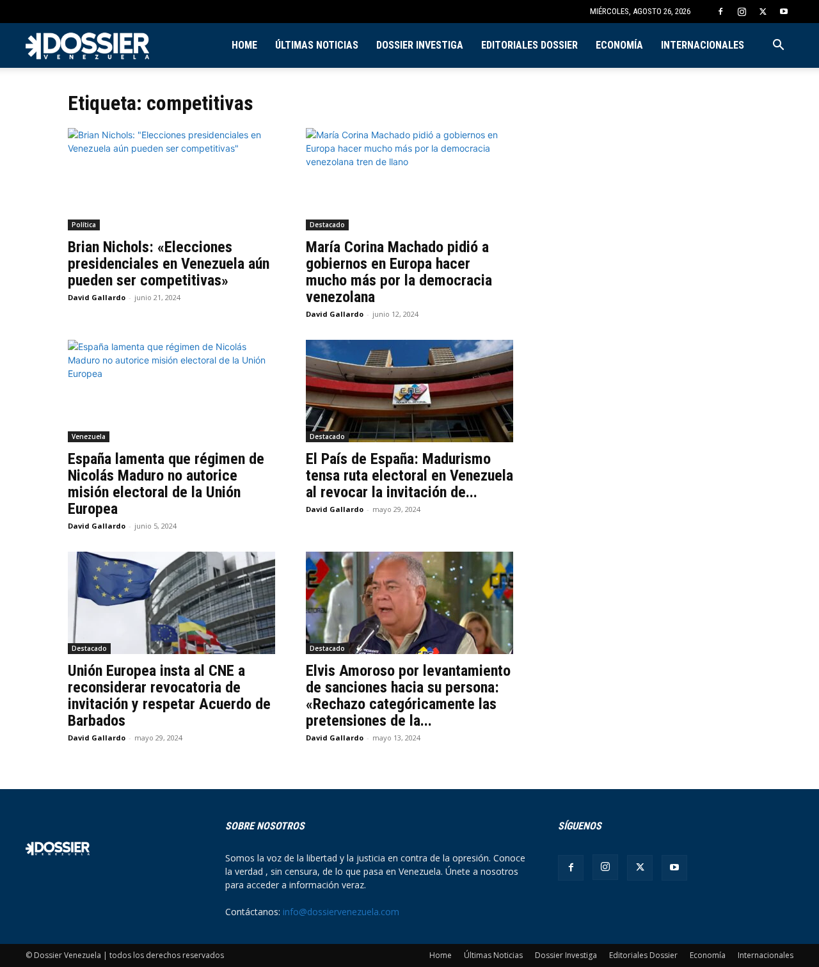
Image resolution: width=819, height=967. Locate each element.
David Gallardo (96, 297)
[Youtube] (783, 11)
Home (244, 45)
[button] (778, 46)
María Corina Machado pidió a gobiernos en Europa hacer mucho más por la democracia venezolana (399, 272)
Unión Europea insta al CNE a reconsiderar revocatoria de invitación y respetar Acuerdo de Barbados (169, 696)
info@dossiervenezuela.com (341, 912)
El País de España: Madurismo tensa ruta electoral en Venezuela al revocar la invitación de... (409, 475)
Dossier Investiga (419, 45)
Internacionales (702, 45)
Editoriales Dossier (529, 45)
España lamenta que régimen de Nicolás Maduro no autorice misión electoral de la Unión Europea (166, 484)
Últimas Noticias (316, 45)
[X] (762, 11)
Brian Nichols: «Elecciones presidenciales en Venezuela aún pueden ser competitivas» (168, 263)
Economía (619, 45)
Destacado (327, 224)
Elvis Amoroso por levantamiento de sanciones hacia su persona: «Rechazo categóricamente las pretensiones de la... (408, 696)
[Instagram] (741, 11)
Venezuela (89, 436)
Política (84, 224)
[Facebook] (720, 11)
